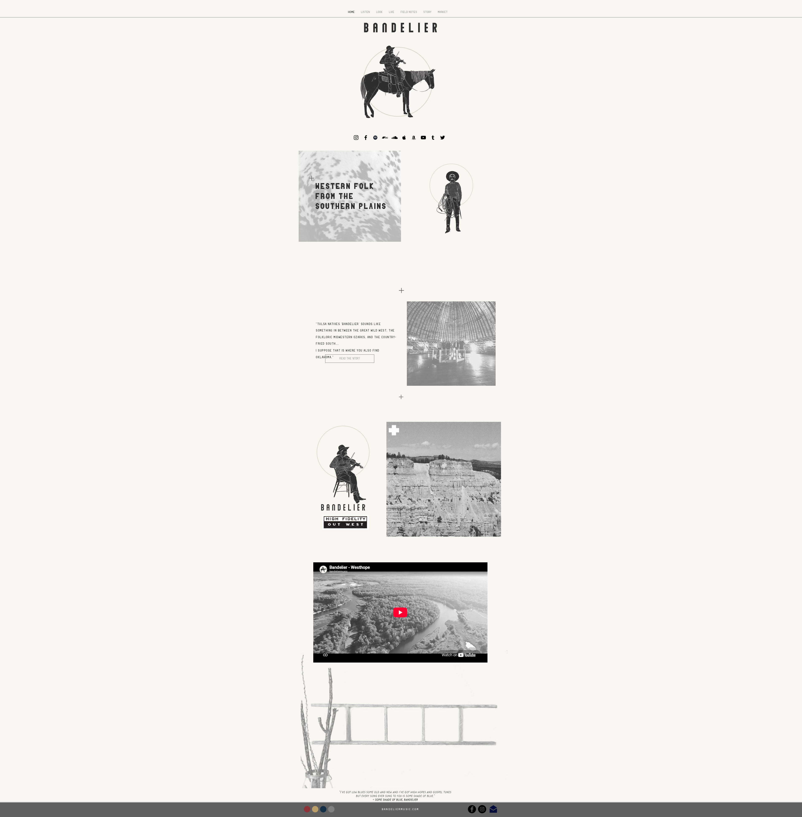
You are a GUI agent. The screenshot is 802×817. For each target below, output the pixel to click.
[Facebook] (472, 809)
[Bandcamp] (385, 137)
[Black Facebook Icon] (366, 137)
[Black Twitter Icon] (442, 137)
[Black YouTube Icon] (423, 137)
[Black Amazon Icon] (414, 137)
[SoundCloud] (394, 137)
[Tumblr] (433, 137)
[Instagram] (482, 809)
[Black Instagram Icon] (356, 137)
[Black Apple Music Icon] (404, 137)
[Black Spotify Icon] (375, 137)
